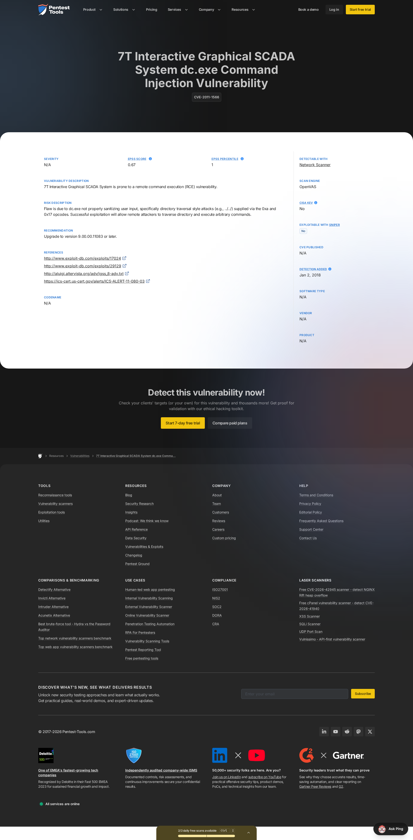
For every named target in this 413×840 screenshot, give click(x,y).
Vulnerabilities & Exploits (144, 546)
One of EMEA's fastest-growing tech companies (68, 772)
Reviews (218, 521)
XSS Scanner (309, 616)
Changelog (133, 555)
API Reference (136, 529)
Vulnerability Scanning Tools (147, 641)
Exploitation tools (51, 512)
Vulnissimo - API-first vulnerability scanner (332, 639)
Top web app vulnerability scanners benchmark (75, 647)
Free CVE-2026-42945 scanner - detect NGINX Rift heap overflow (337, 592)
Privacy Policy (310, 504)
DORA (217, 615)
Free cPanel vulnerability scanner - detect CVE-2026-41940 (336, 606)
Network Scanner (315, 164)
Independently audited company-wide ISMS (161, 770)
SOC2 (217, 607)
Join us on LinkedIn (226, 777)
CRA (215, 624)
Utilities (43, 521)
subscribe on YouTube (264, 777)
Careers (218, 529)
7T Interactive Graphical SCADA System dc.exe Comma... (136, 456)
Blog (128, 495)
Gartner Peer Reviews (315, 786)
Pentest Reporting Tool (143, 650)
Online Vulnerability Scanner (147, 615)
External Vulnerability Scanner (148, 607)
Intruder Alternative (53, 607)
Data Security (136, 538)
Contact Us (308, 538)
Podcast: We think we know (146, 521)
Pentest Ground (137, 564)
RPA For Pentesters (140, 632)
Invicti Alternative (51, 598)
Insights (131, 512)
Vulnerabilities (79, 456)
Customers (220, 512)
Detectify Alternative (54, 589)
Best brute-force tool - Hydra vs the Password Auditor (74, 627)
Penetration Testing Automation (149, 624)
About (217, 495)
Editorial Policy (310, 512)
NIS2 (216, 598)
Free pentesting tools (141, 658)
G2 (341, 786)
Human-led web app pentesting (150, 589)
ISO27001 (220, 589)
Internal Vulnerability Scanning (149, 598)
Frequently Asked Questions (321, 521)
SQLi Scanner (310, 624)
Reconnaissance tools (55, 495)
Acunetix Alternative (54, 615)
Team (216, 504)
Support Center (311, 529)
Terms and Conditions (316, 495)
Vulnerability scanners (55, 504)
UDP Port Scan (310, 631)
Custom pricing (224, 538)
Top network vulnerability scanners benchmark (74, 638)
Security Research (139, 504)
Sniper (334, 225)
